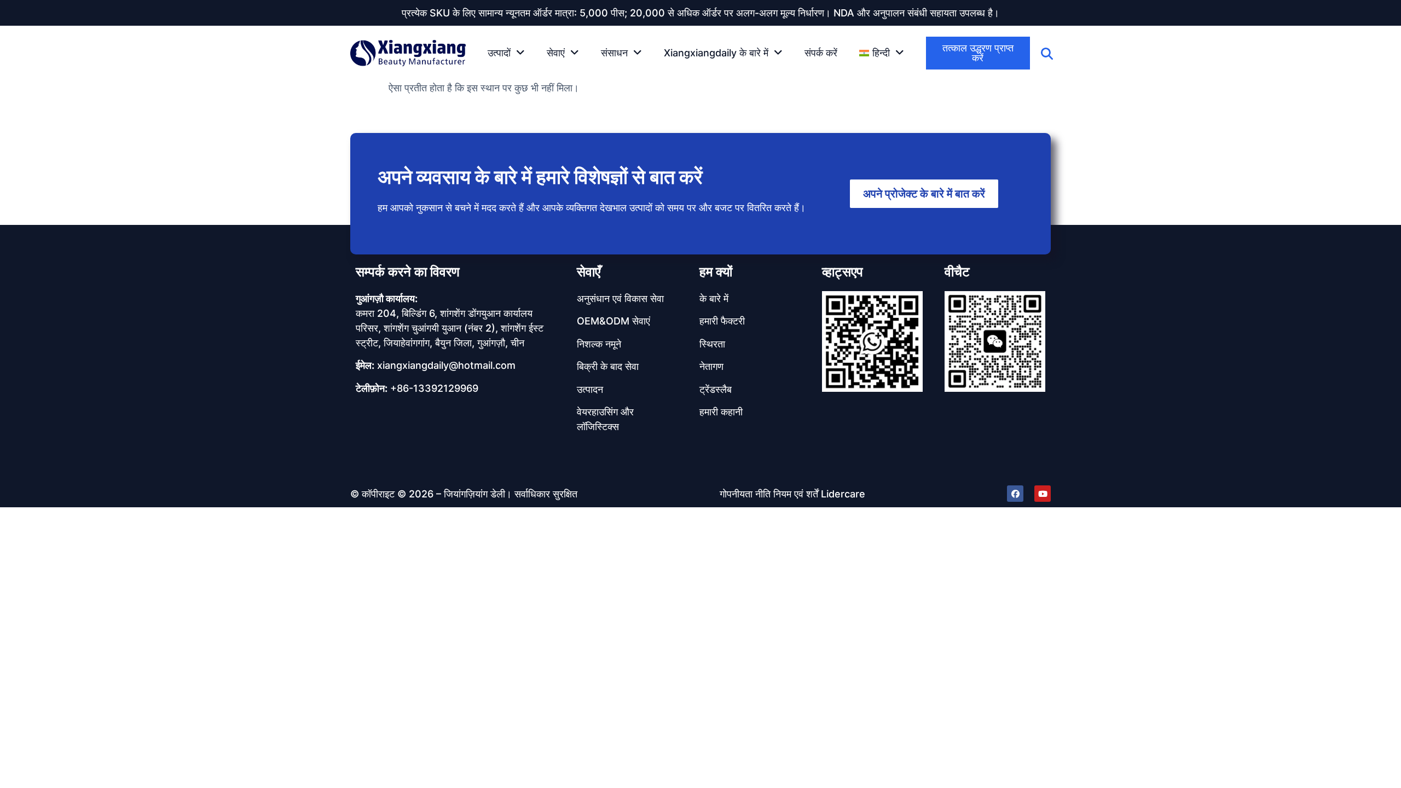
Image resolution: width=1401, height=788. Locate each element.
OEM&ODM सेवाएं (613, 321)
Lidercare (843, 494)
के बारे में (713, 298)
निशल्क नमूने (599, 344)
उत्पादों (499, 53)
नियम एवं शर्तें (795, 494)
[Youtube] (1042, 493)
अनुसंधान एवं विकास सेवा (620, 298)
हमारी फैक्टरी (722, 321)
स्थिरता (712, 344)
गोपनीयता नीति (745, 494)
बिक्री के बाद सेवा (608, 366)
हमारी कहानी (721, 412)
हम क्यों (715, 272)
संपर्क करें (820, 53)
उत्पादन (590, 389)
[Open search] (1047, 54)
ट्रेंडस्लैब (715, 389)
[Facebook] (1015, 493)
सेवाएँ (588, 272)
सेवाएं (556, 53)
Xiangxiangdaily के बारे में (716, 53)
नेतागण (711, 366)
